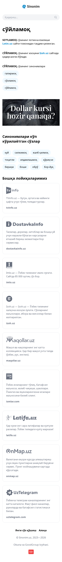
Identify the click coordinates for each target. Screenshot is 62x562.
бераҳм (9, 167)
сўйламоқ (10, 87)
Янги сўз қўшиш (25, 530)
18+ (31, 551)
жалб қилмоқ (40, 152)
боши (23, 167)
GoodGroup (32, 544)
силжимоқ (21, 152)
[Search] (56, 17)
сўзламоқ (10, 80)
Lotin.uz (7, 43)
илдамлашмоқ (28, 159)
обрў (35, 167)
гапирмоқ (10, 73)
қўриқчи (48, 159)
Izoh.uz (44, 53)
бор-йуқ (48, 167)
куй (7, 152)
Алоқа (43, 530)
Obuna (17, 544)
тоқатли (9, 159)
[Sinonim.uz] (31, 6)
